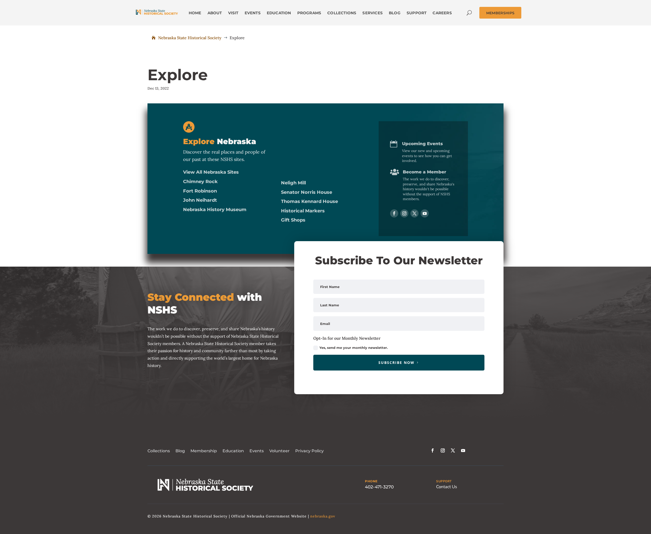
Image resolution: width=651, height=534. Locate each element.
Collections (158, 450)
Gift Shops (293, 220)
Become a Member (424, 171)
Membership (203, 450)
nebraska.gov (322, 516)
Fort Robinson (200, 191)
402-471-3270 (379, 486)
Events (256, 450)
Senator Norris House (306, 192)
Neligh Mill (293, 183)
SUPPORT (444, 481)
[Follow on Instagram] (404, 213)
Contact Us (446, 487)
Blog (180, 450)
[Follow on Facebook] (394, 213)
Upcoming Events (422, 143)
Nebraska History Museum (214, 209)
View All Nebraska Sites (211, 172)
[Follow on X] (414, 213)
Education (233, 450)
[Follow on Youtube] (425, 213)
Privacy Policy (309, 450)
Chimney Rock (200, 181)
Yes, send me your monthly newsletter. (353, 348)
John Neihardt (200, 200)
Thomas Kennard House (309, 201)
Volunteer (279, 450)
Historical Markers (303, 211)
